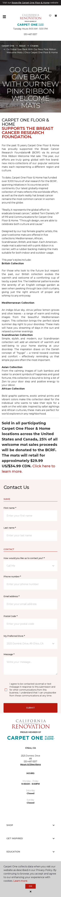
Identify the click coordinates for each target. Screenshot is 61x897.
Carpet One (8, 45)
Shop (10, 825)
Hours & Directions (30, 764)
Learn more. (20, 880)
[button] (30, 565)
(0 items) (56, 16)
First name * (10, 508)
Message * (9, 654)
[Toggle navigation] (4, 17)
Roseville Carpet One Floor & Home (31, 2)
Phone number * (12, 576)
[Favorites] (50, 16)
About (22, 45)
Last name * (10, 528)
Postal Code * (10, 616)
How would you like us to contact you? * (24, 558)
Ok (30, 886)
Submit (30, 707)
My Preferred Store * (14, 636)
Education (13, 851)
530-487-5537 (30, 34)
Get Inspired (15, 838)
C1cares (34, 45)
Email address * (11, 596)
